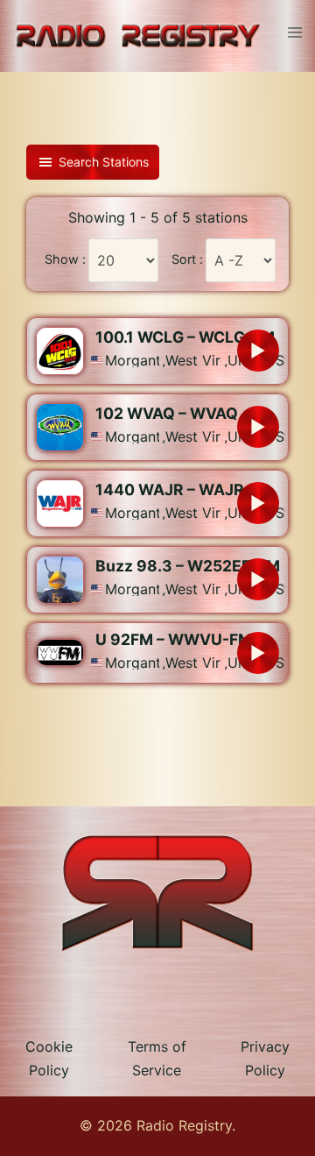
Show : (65, 259)
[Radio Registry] (137, 34)
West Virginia (193, 360)
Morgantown (132, 360)
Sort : (187, 259)
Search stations (104, 161)
